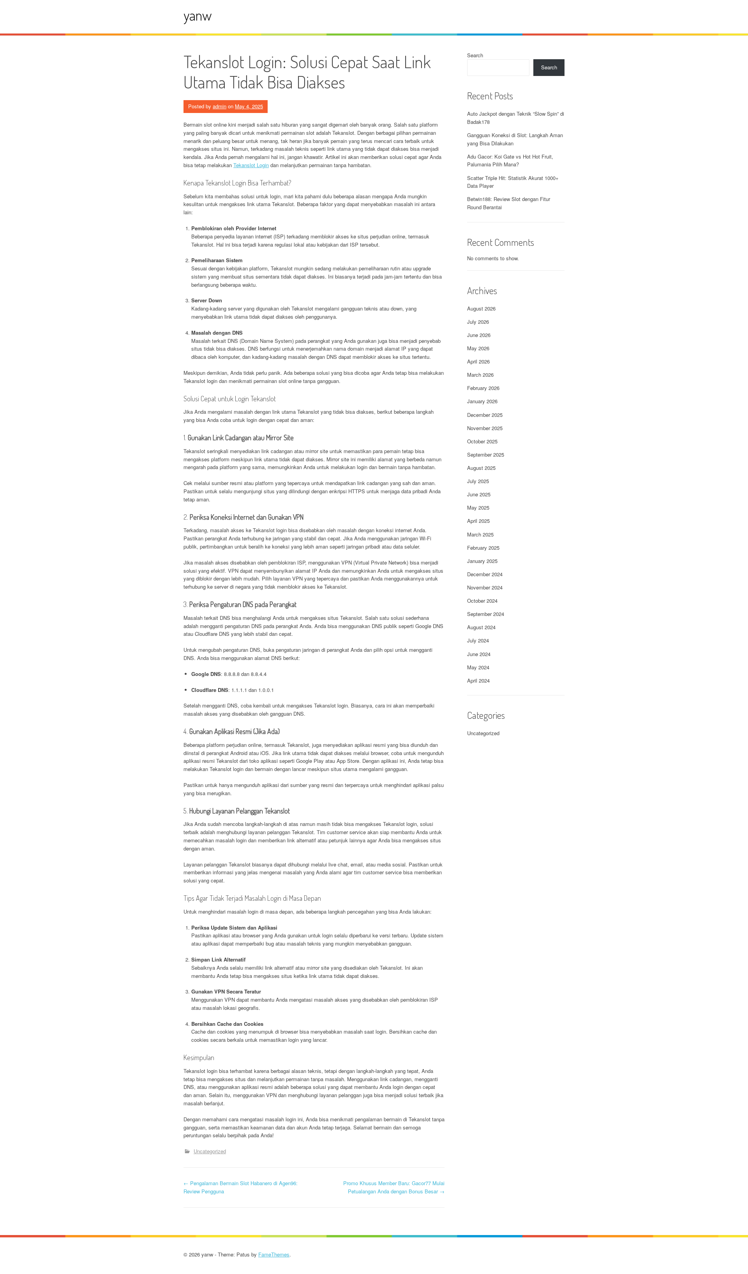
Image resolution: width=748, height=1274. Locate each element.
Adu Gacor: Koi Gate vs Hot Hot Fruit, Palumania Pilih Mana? (510, 160)
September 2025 (485, 454)
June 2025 (478, 494)
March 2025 (480, 534)
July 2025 (478, 481)
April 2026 (478, 361)
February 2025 (483, 547)
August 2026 (481, 308)
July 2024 (478, 640)
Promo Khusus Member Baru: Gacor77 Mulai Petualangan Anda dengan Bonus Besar (394, 1187)
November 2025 (485, 428)
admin (219, 106)
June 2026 (478, 335)
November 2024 (485, 587)
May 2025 (478, 507)
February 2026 (483, 388)
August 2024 (481, 627)
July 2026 (478, 321)
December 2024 (485, 574)
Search (475, 55)
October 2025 (482, 441)
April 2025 (478, 520)
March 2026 (480, 374)
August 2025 (481, 467)
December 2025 (485, 414)
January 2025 (482, 561)
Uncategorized (210, 1151)
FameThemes (273, 1254)
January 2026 (482, 401)
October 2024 (482, 600)
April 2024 (478, 680)
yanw (197, 15)
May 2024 (478, 667)
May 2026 (478, 348)
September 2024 (485, 614)
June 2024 (478, 654)
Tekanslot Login (251, 165)
